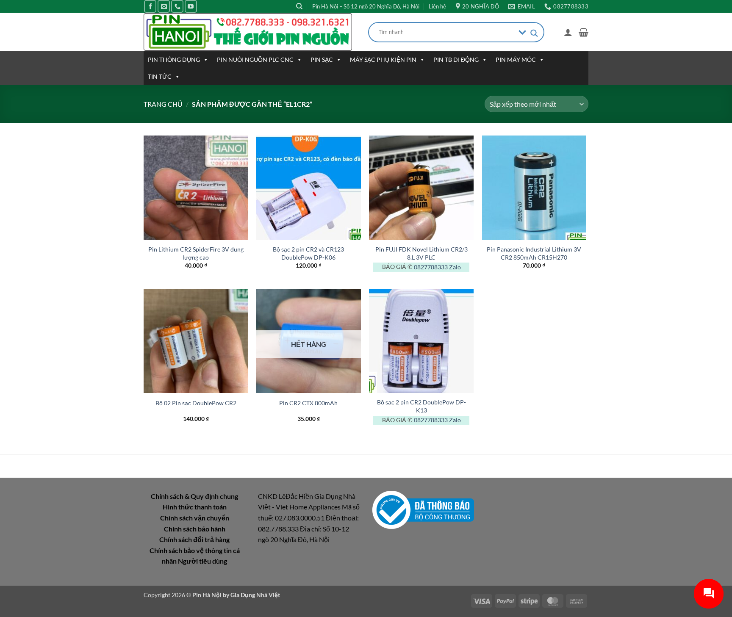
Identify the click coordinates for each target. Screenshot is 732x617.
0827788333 (431, 267)
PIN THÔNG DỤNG (174, 59)
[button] (568, 32)
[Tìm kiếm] (299, 6)
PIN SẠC (322, 59)
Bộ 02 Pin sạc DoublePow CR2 (195, 403)
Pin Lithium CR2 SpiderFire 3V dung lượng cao (196, 253)
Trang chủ (163, 104)
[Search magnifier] (534, 33)
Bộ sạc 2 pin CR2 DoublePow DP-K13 (421, 406)
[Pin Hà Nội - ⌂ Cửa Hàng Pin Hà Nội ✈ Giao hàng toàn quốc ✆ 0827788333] (249, 32)
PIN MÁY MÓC (516, 59)
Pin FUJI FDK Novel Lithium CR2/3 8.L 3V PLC (421, 253)
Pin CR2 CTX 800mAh (308, 403)
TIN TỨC (160, 76)
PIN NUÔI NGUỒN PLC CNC (255, 59)
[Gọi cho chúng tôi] (177, 6)
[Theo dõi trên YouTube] (191, 6)
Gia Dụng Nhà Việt (255, 594)
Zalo (455, 267)
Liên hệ (437, 6)
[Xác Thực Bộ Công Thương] (423, 509)
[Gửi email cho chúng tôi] (164, 6)
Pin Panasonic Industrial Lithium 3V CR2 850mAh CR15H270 (534, 253)
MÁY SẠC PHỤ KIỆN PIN (383, 59)
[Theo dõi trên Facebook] (150, 6)
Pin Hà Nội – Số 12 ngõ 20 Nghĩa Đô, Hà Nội (365, 6)
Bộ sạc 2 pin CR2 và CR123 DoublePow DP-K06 (308, 253)
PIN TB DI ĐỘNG (456, 59)
